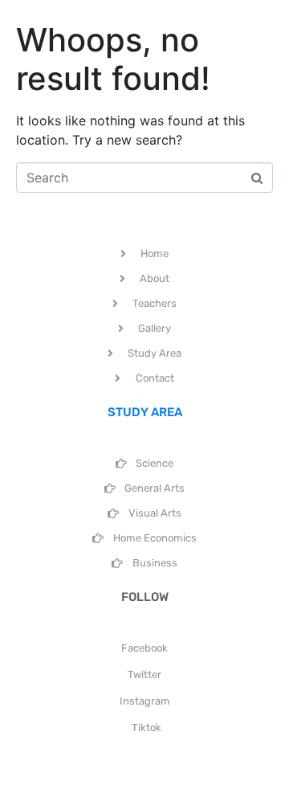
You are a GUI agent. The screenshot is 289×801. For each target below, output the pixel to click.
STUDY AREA (145, 412)
